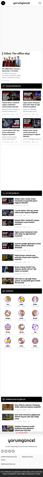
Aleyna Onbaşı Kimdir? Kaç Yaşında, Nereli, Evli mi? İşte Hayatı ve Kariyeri (25, 269)
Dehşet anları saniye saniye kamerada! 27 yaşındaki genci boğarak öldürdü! (31, 133)
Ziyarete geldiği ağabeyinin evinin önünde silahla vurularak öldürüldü (28, 246)
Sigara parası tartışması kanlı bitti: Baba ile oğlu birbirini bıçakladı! (31, 105)
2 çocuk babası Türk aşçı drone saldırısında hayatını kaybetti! (10, 132)
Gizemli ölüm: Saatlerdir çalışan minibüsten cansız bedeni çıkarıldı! (10, 105)
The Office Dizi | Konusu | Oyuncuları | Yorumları (11, 70)
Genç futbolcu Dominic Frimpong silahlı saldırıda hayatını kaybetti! (28, 406)
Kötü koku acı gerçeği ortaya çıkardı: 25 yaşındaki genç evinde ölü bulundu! (27, 281)
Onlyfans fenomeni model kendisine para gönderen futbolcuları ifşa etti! (24, 428)
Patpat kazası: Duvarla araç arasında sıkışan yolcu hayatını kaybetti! (26, 257)
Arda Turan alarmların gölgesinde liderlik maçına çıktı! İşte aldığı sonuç (27, 417)
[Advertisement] (21, 28)
